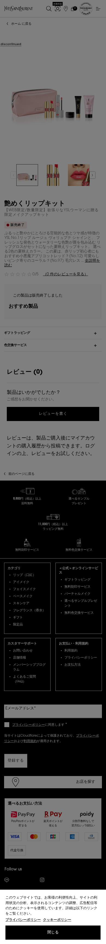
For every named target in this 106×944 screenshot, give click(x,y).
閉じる (53, 932)
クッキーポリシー (57, 920)
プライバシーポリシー (23, 920)
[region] (53, 917)
